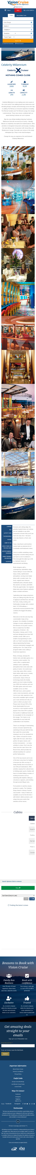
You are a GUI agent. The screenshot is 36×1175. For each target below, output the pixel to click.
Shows (9, 539)
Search (17, 40)
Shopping (8, 561)
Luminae (9, 526)
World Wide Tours (21, 15)
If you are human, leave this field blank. (12, 1050)
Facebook (18, 1094)
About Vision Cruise (18, 1069)
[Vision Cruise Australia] (18, 4)
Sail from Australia (8, 43)
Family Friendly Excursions (7, 557)
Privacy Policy (18, 1074)
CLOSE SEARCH (29, 10)
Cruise (11, 15)
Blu (10, 529)
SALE (18, 10)
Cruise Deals (18, 1086)
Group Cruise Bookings (18, 1081)
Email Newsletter (7, 1043)
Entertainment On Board (6, 552)
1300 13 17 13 (18, 7)
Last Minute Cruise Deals (18, 1084)
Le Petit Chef (7, 533)
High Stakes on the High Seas (6, 547)
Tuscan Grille (7, 536)
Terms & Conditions (18, 1071)
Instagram (18, 1096)
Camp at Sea (7, 543)
